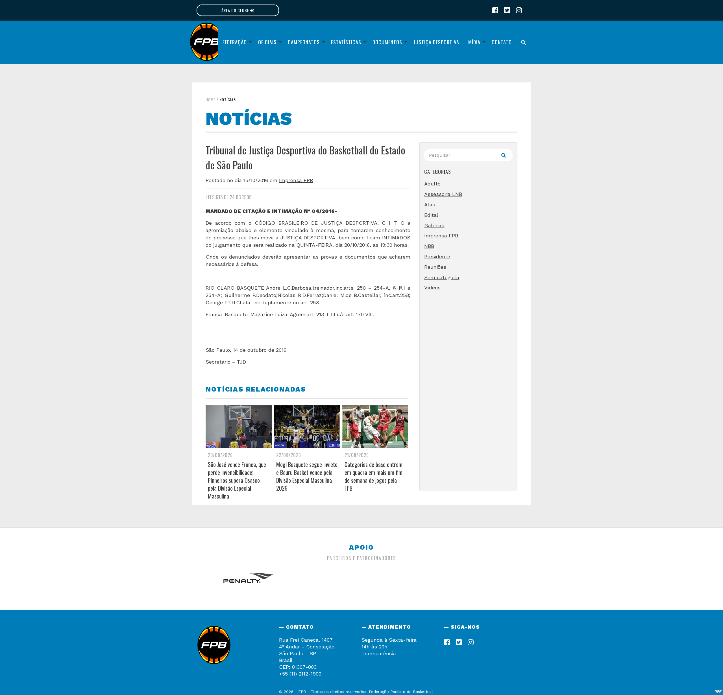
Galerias (434, 225)
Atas (429, 204)
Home (210, 99)
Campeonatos (304, 42)
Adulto (432, 184)
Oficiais (267, 42)
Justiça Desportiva (436, 42)
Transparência (379, 653)
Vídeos (432, 287)
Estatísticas (346, 42)
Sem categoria (441, 277)
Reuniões (435, 267)
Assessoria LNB (443, 194)
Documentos (387, 42)
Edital (431, 215)
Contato (502, 42)
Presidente (437, 256)
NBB (429, 246)
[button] (523, 42)
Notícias (227, 99)
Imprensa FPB (296, 180)
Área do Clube (235, 10)
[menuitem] (236, 42)
